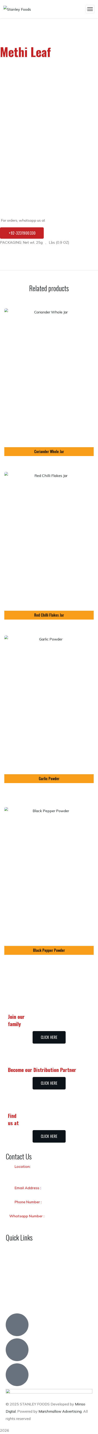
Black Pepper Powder (49, 950)
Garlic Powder (49, 778)
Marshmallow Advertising (60, 1411)
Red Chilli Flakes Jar (49, 615)
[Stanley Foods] (17, 9)
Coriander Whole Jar (49, 451)
